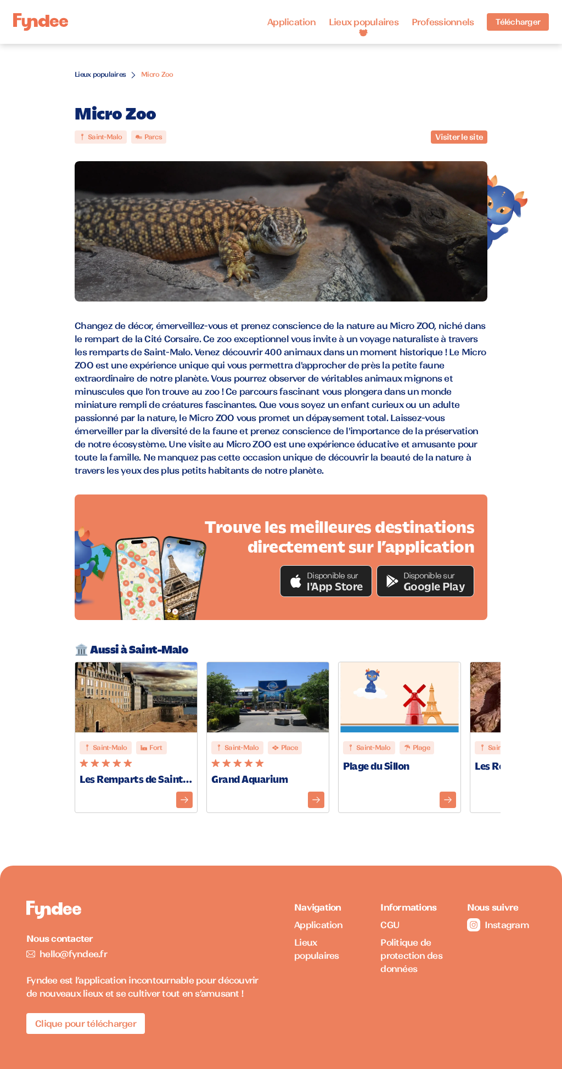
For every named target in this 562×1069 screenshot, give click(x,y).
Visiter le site (459, 137)
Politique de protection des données (411, 955)
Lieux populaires (363, 21)
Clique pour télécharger (85, 1023)
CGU (390, 924)
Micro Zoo (157, 74)
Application (291, 21)
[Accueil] (40, 22)
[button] (326, 581)
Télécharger (518, 22)
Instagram (507, 924)
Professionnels (443, 21)
